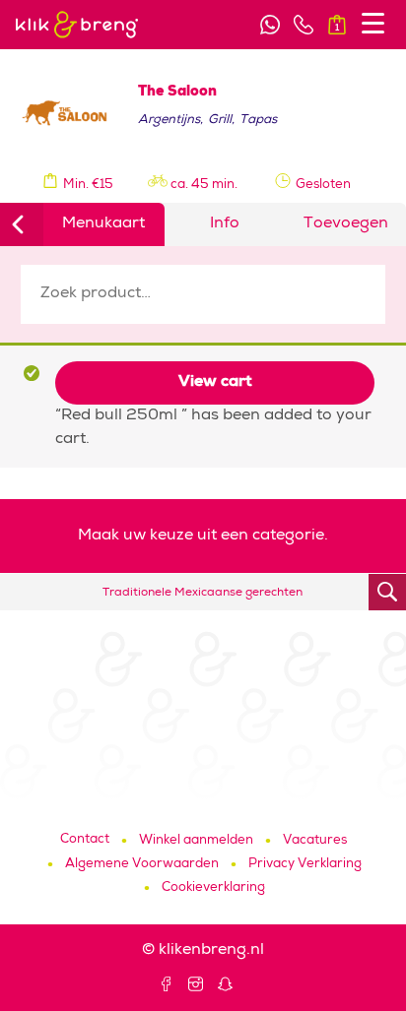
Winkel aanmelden (196, 841)
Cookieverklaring (213, 888)
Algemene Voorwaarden (142, 864)
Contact (84, 840)
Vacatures (315, 841)
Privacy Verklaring (305, 864)
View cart (215, 383)
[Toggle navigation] (373, 23)
